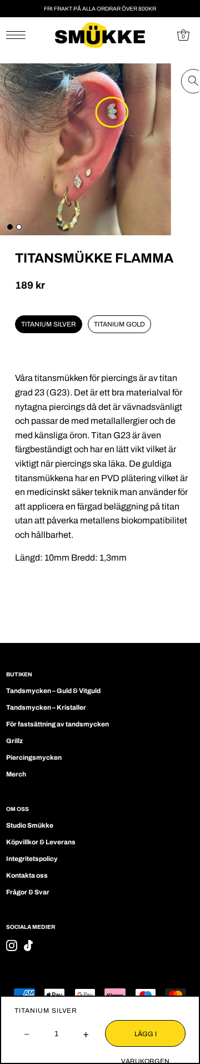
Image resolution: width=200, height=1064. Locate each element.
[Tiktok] (28, 945)
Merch (16, 774)
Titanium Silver (48, 324)
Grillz (14, 741)
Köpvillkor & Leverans (41, 842)
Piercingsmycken (34, 757)
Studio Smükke (29, 825)
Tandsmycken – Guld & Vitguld (53, 690)
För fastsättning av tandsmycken (57, 724)
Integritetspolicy (32, 858)
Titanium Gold (119, 324)
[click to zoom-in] (16, 81)
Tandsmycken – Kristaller (46, 707)
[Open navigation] (18, 35)
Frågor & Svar (27, 892)
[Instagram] (11, 945)
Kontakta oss (27, 875)
